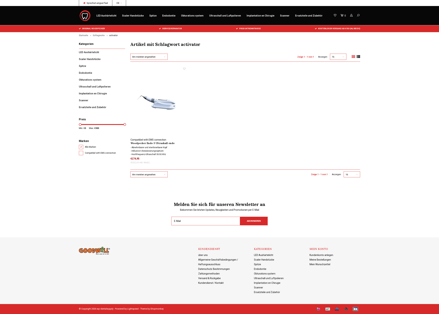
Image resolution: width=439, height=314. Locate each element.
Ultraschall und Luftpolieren (225, 15)
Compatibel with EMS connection (100, 153)
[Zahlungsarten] (318, 309)
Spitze (153, 15)
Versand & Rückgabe (209, 278)
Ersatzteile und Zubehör (309, 15)
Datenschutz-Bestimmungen (214, 269)
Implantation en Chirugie (260, 15)
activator (113, 35)
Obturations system (192, 15)
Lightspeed (133, 308)
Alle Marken (90, 147)
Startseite (83, 35)
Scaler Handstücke (133, 15)
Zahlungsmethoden (209, 273)
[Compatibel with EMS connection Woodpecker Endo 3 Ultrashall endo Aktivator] (158, 102)
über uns (203, 255)
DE (118, 3)
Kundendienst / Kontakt (211, 283)
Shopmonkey (157, 308)
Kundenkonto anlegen (321, 255)
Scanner (284, 15)
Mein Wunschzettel (320, 264)
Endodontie (168, 15)
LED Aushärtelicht (106, 15)
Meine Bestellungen (320, 259)
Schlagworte (99, 35)
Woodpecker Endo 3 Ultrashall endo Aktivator (152, 143)
